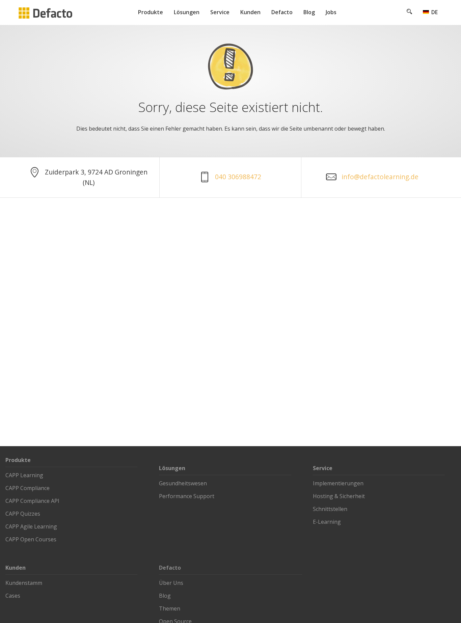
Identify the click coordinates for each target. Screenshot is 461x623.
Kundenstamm (23, 583)
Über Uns (171, 583)
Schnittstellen (330, 509)
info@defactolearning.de (380, 176)
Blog (309, 12)
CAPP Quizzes (22, 513)
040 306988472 (238, 176)
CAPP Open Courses (30, 539)
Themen (169, 608)
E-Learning (327, 521)
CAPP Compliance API (32, 501)
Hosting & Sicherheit (339, 496)
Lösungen (186, 12)
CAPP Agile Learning (31, 526)
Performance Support (186, 496)
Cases (12, 595)
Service (219, 12)
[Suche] (409, 12)
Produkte (150, 12)
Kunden (250, 12)
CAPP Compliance (27, 488)
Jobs (331, 12)
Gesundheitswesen (183, 483)
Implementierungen (338, 483)
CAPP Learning (24, 475)
